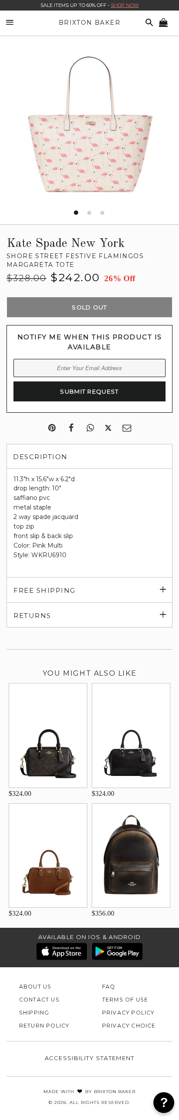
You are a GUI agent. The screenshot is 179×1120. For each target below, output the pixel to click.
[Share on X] (108, 428)
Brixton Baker (89, 22)
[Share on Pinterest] (52, 428)
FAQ (109, 986)
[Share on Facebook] (71, 428)
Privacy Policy (128, 1012)
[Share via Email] (127, 428)
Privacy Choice (129, 1025)
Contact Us (39, 999)
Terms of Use (125, 999)
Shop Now (125, 5)
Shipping (34, 1012)
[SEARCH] (148, 23)
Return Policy (44, 1025)
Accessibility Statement (90, 1057)
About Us (35, 986)
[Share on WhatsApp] (90, 428)
